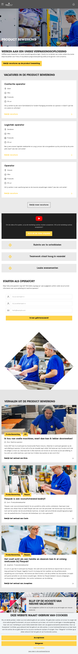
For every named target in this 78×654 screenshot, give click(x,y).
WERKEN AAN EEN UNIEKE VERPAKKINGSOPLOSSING (34, 51)
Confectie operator (14, 84)
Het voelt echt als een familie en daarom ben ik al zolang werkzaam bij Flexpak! (35, 560)
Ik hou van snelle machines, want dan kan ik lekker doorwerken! (38, 439)
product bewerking (19, 39)
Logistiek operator (14, 125)
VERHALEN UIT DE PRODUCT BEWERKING (29, 401)
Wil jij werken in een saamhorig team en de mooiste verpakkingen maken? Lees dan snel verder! (35, 187)
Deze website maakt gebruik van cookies (39, 615)
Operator (9, 166)
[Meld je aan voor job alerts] (74, 4)
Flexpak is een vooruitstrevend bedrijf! (24, 499)
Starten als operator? (19, 281)
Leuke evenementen (47, 268)
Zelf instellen (39, 648)
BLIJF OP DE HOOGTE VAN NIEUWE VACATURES (45, 602)
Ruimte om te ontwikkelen (47, 245)
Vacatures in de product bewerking (29, 75)
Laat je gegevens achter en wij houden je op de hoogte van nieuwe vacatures (50, 609)
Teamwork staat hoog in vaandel (47, 257)
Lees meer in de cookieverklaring (39, 651)
